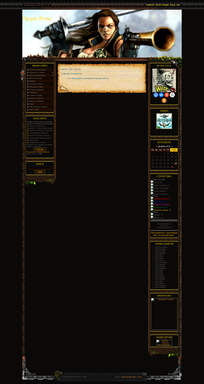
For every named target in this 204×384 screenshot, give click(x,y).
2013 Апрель (160, 280)
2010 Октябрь (160, 249)
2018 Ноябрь (160, 287)
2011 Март (159, 255)
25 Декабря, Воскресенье (71, 74)
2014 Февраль (160, 285)
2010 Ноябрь (160, 251)
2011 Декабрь (160, 264)
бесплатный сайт (129, 377)
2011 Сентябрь (161, 262)
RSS (178, 5)
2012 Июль (159, 276)
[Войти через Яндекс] (166, 95)
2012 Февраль (160, 268)
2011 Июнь (159, 257)
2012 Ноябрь (160, 278)
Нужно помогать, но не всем (41, 130)
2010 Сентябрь (161, 247)
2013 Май (159, 281)
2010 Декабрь (160, 253)
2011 (71, 69)
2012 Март (159, 270)
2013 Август (160, 283)
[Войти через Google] (172, 94)
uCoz (140, 377)
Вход (172, 5)
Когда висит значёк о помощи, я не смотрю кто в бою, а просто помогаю (39, 144)
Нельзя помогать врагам (39, 135)
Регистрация (162, 5)
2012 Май (159, 272)
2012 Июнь (159, 274)
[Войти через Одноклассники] (164, 100)
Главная (150, 5)
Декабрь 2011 (164, 146)
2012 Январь (160, 266)
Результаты (31, 152)
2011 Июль (159, 259)
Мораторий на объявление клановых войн (89, 78)
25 (176, 163)
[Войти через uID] (155, 95)
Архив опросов (43, 152)
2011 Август (159, 260)
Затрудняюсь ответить (38, 133)
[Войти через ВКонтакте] (161, 95)
